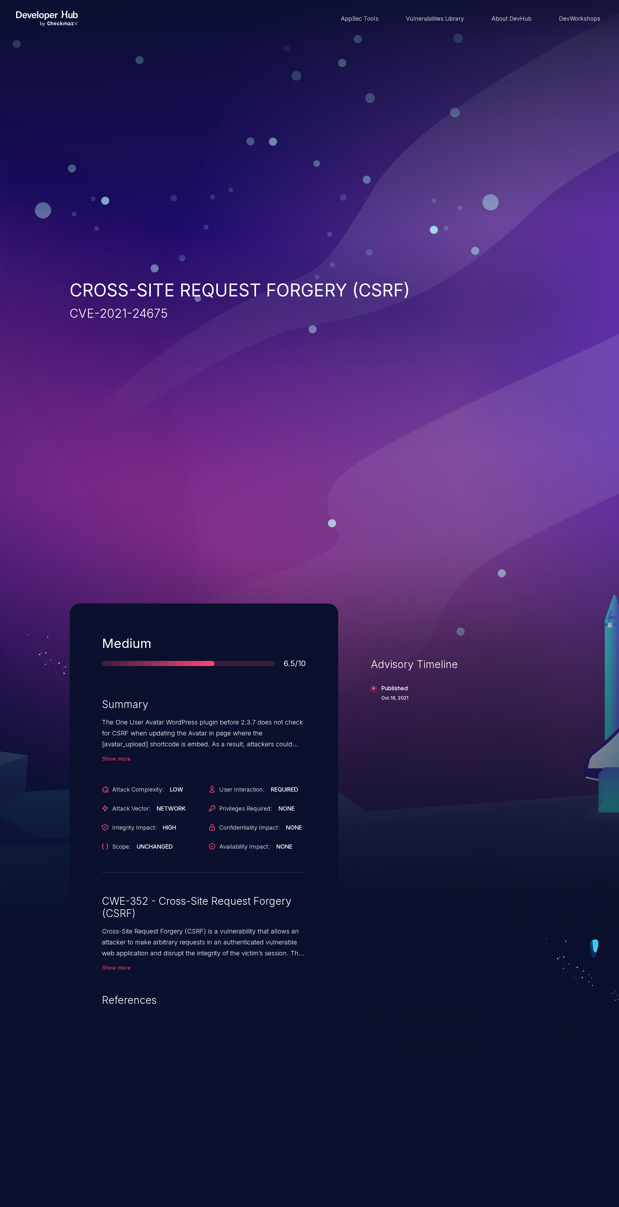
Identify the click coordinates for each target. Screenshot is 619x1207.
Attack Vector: (131, 808)
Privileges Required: (245, 808)
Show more (116, 758)
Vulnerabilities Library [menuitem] (435, 18)
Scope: (121, 846)
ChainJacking (106, 1163)
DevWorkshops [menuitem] (579, 18)
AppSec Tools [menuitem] (359, 18)
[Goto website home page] (47, 18)
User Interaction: (241, 789)
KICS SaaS (446, 1163)
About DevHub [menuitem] (511, 18)
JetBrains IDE (278, 1163)
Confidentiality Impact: (249, 827)
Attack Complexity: (138, 789)
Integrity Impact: (134, 827)
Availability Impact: (244, 846)
